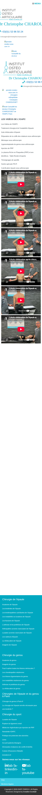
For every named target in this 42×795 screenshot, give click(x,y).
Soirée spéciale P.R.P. (9, 164)
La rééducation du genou (11, 688)
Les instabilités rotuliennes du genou (15, 680)
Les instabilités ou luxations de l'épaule (16, 617)
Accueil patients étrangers (11, 743)
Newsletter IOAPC (8, 731)
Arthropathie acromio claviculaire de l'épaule (18, 629)
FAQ (2, 780)
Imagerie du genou (9, 664)
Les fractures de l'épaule (11, 621)
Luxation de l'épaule (9, 719)
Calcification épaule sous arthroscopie (15, 168)
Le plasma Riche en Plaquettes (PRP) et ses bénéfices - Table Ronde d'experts (17, 154)
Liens (4, 740)
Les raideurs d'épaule (10, 637)
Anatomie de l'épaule (10, 604)
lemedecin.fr (6, 755)
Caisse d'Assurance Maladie (12, 751)
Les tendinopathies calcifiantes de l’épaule (17, 612)
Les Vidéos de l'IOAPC (9, 124)
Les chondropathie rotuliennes (13, 672)
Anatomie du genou (9, 660)
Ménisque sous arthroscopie (11, 140)
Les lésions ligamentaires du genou (15, 676)
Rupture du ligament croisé (12, 723)
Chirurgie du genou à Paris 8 (12, 701)
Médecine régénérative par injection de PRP (18, 727)
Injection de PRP (7, 148)
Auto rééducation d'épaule (10, 132)
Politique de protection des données (15, 736)
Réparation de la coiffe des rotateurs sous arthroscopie (21, 136)
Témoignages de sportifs (10, 160)
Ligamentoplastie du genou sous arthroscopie (17, 144)
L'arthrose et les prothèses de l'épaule (16, 625)
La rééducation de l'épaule (11, 641)
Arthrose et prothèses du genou (13, 684)
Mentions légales (7, 784)
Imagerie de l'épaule (9, 645)
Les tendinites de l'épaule (11, 608)
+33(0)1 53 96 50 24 (12, 31)
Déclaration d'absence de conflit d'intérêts (17, 747)
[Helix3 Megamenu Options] (36, 3)
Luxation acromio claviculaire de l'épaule (17, 633)
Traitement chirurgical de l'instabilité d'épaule (17, 128)
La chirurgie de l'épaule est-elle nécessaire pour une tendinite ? (19, 707)
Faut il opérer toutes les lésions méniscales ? (18, 668)
